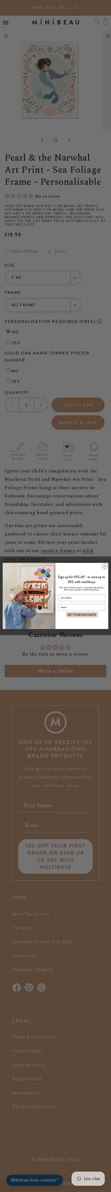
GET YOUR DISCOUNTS (82, 615)
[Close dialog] (104, 566)
